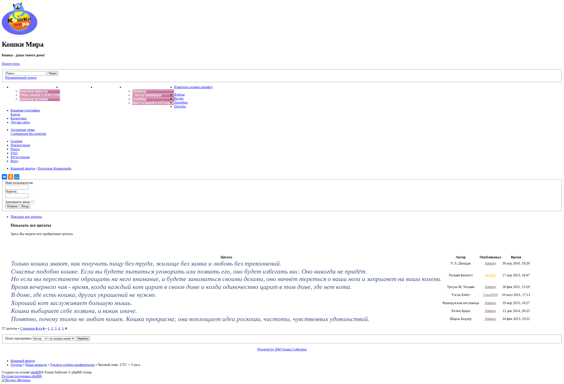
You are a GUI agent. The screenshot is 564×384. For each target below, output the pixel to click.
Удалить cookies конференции (72, 365)
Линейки (139, 99)
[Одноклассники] (10, 176)
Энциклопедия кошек (77, 87)
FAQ (14, 153)
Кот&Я (490, 275)
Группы (16, 365)
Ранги (15, 149)
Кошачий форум (23, 361)
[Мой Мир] (16, 176)
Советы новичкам (146, 95)
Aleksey (490, 263)
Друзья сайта (20, 122)
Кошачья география (25, 110)
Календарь (18, 118)
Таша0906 (490, 295)
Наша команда (36, 365)
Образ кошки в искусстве (39, 95)
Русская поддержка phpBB (22, 376)
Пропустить (11, 64)
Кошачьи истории (33, 99)
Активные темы (23, 130)
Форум (128, 87)
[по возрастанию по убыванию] (69, 338)
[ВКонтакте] (4, 176)
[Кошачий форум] (19, 33)
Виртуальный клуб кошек (153, 103)
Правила (139, 91)
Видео (179, 98)
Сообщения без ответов (28, 134)
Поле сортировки (18, 338)
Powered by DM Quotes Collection (282, 349)
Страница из (32, 328)
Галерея (16, 141)
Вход (14, 161)
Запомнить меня (18, 202)
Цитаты (180, 106)
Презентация (20, 145)
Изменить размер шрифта (193, 87)
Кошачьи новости (33, 91)
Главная (17, 87)
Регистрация (20, 157)
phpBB (36, 372)
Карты (15, 114)
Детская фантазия (109, 87)
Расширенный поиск (21, 77)
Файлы (179, 94)
